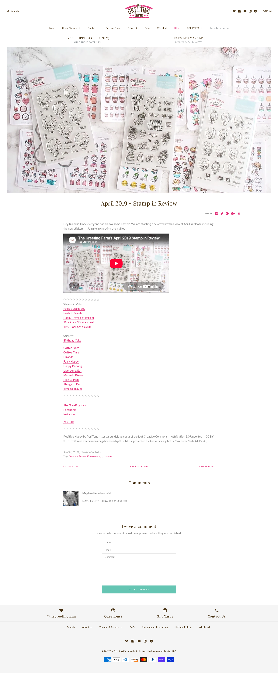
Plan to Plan (71, 379)
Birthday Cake (72, 340)
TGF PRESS (194, 28)
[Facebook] (239, 11)
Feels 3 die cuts (72, 313)
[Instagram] (250, 11)
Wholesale (205, 627)
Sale (147, 28)
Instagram (69, 414)
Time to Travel (72, 388)
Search (71, 627)
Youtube (107, 456)
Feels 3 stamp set (74, 308)
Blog (177, 28)
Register (215, 28)
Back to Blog (139, 466)
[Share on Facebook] (216, 213)
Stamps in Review (77, 456)
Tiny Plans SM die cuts (77, 326)
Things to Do (71, 384)
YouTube (68, 421)
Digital (93, 28)
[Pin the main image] (227, 213)
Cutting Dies (113, 28)
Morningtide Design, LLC (163, 651)
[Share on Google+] (233, 213)
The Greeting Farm (75, 405)
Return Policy (183, 627)
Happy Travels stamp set (78, 317)
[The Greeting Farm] (139, 6)
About (87, 627)
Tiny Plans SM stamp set (78, 322)
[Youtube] (245, 11)
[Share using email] (239, 213)
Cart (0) (267, 10)
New (52, 28)
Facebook (69, 409)
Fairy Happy (71, 361)
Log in (225, 28)
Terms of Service (110, 627)
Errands (68, 357)
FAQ (132, 627)
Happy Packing (72, 366)
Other (132, 28)
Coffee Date (71, 347)
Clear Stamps (71, 28)
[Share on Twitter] (222, 213)
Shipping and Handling (155, 627)
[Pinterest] (255, 11)
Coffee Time (71, 352)
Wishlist (162, 28)
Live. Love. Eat (72, 370)
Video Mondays (94, 456)
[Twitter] (234, 11)
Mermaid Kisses (73, 375)
